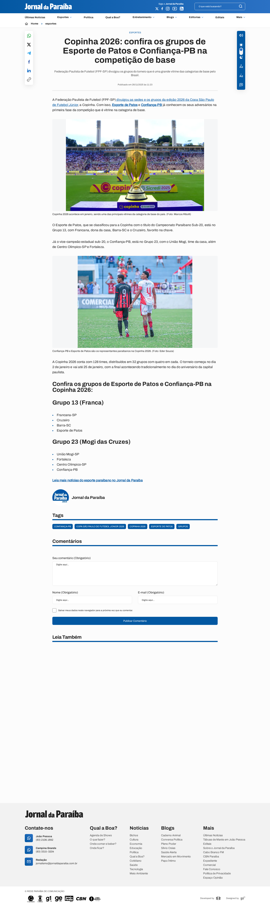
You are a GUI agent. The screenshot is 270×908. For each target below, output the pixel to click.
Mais (239, 17)
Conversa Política (171, 839)
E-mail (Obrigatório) (151, 592)
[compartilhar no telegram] (29, 53)
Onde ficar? (97, 848)
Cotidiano (135, 860)
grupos (183, 526)
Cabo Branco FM (213, 852)
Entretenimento (142, 17)
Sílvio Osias (168, 848)
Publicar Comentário (135, 621)
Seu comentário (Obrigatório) (71, 558)
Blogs (170, 17)
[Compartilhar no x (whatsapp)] (29, 45)
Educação (136, 848)
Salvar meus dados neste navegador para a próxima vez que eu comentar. (95, 610)
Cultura (134, 839)
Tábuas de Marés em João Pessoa (224, 839)
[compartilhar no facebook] (29, 62)
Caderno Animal (171, 835)
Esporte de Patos (125, 105)
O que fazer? (97, 839)
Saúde (134, 865)
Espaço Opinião (213, 877)
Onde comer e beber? (103, 844)
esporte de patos (162, 526)
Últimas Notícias (35, 17)
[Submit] (240, 6)
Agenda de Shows (101, 835)
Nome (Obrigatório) (65, 592)
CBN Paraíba (211, 856)
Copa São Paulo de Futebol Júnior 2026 (100, 526)
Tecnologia (136, 869)
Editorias (194, 17)
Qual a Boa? (112, 17)
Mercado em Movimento (176, 856)
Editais (219, 17)
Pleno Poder (168, 844)
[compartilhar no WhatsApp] (29, 36)
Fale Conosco (211, 869)
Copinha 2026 (137, 526)
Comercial (209, 865)
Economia (136, 844)
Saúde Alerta (169, 852)
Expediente (210, 860)
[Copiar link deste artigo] (29, 79)
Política (88, 17)
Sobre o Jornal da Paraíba (219, 848)
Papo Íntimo (168, 860)
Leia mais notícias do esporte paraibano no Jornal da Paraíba (97, 480)
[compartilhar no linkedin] (29, 71)
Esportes (63, 17)
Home (34, 23)
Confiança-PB (151, 105)
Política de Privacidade (217, 873)
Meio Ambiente (139, 873)
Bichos (134, 835)
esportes (50, 23)
